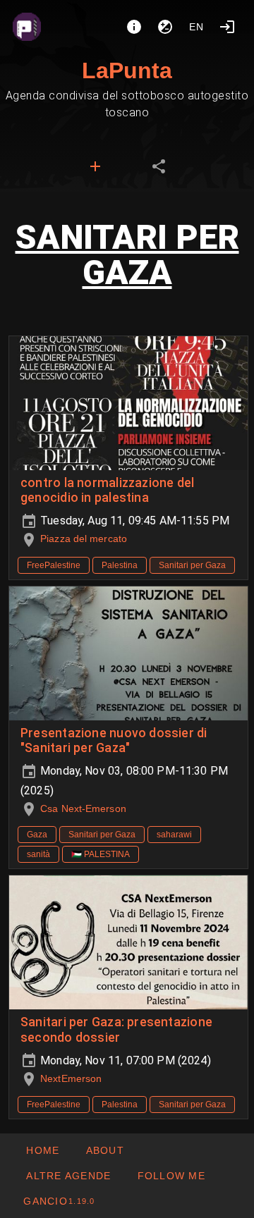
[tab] (95, 166)
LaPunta (127, 70)
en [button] (197, 26)
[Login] (227, 26)
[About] (134, 26)
